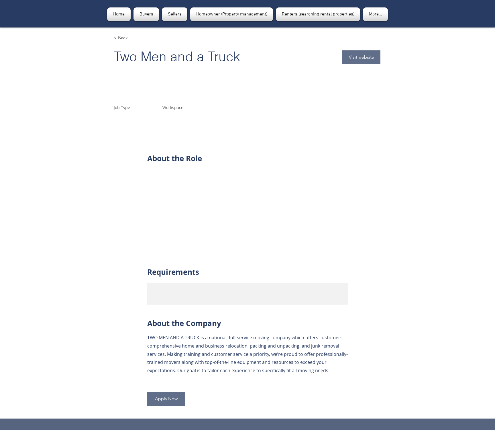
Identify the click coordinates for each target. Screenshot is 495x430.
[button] (146, 14)
